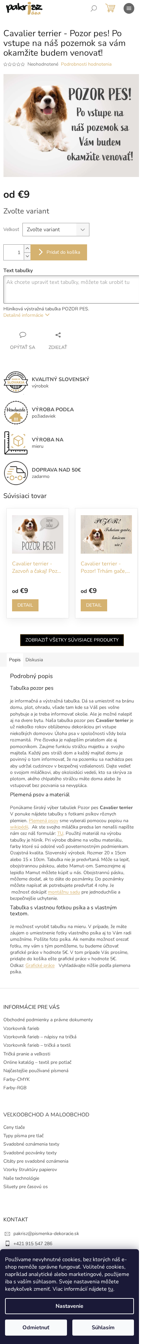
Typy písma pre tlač (23, 1136)
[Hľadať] (93, 8)
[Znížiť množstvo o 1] (27, 256)
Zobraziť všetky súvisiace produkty (72, 640)
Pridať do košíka (63, 252)
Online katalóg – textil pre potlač (37, 1062)
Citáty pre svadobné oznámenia (35, 1161)
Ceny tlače (14, 1127)
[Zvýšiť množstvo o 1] (27, 248)
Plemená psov (43, 820)
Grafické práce (40, 965)
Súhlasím (103, 1327)
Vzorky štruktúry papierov (30, 1169)
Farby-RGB (14, 1088)
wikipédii (19, 827)
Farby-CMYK (16, 1079)
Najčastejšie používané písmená (35, 1070)
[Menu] (129, 8)
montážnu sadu (64, 892)
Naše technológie (21, 1178)
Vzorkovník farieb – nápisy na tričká (39, 1037)
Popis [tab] (15, 660)
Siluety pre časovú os (25, 1186)
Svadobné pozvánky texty (30, 1153)
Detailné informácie (23, 315)
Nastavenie (69, 1306)
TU (60, 833)
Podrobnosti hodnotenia (86, 64)
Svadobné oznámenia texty (31, 1144)
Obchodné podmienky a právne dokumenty (48, 1020)
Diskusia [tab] (34, 660)
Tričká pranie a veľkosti (26, 1054)
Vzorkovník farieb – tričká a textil (37, 1045)
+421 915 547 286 (32, 1243)
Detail (25, 605)
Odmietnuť (35, 1327)
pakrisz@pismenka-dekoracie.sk (46, 1233)
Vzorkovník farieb (21, 1028)
